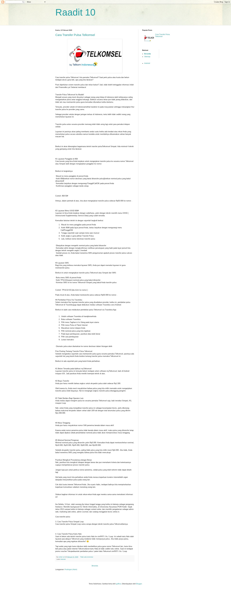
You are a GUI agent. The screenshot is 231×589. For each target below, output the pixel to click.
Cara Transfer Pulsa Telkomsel (75, 35)
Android (63, 559)
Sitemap (147, 57)
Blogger (139, 584)
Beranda (95, 566)
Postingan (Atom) (71, 569)
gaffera (118, 584)
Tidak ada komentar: (87, 557)
